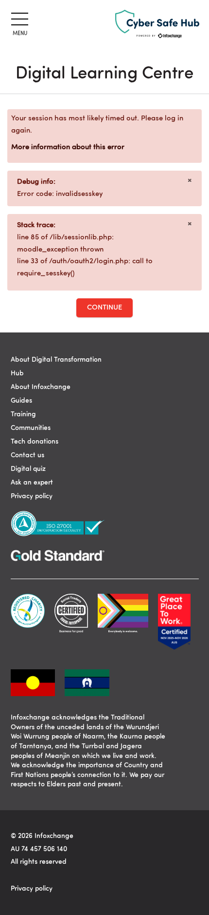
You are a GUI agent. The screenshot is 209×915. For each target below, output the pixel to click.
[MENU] (18, 17)
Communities (31, 428)
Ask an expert (32, 482)
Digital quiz (28, 469)
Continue (104, 307)
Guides (21, 400)
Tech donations (34, 441)
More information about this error (67, 147)
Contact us (27, 455)
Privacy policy (31, 496)
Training (23, 414)
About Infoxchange (40, 387)
